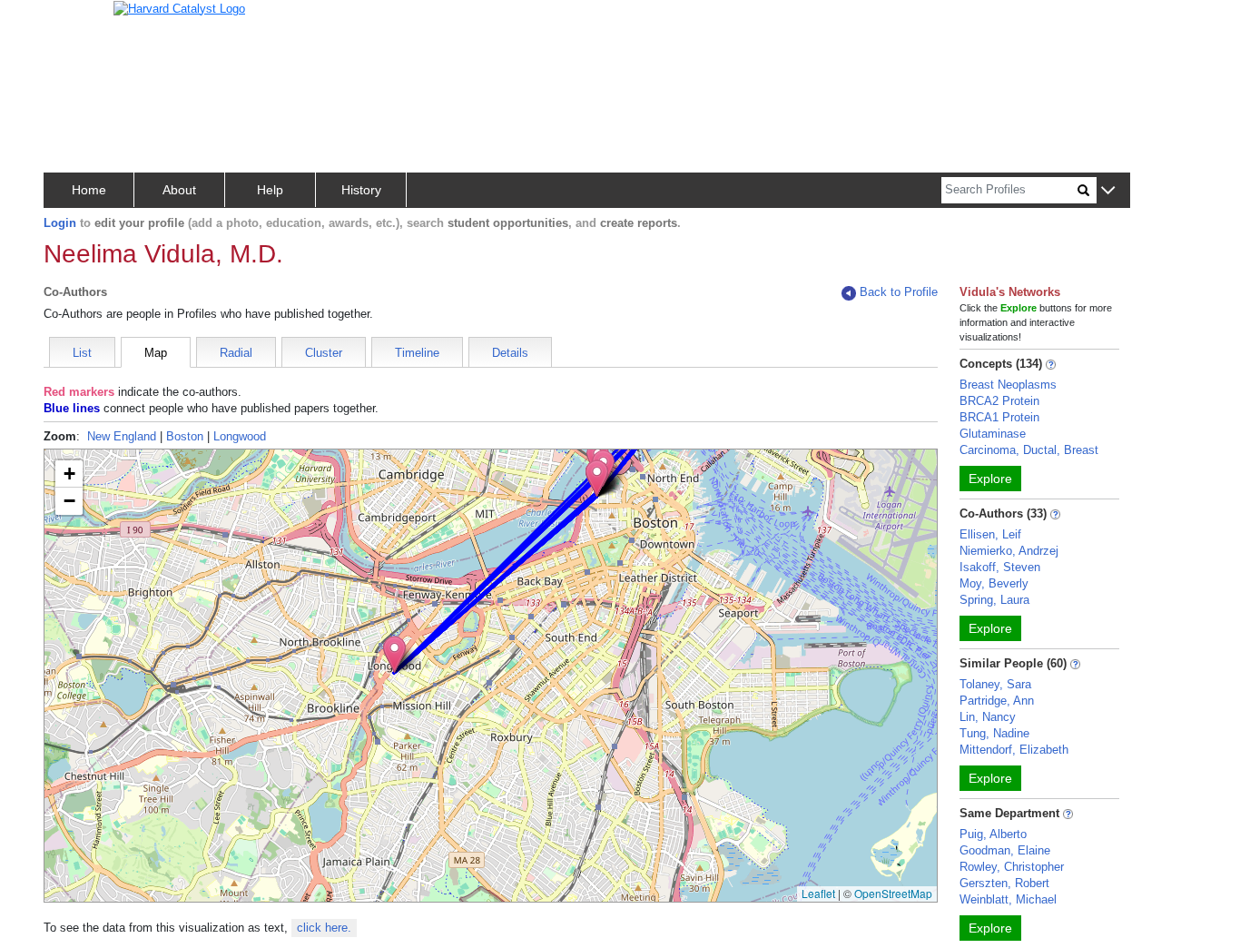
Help (270, 190)
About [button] (179, 190)
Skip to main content (72, 21)
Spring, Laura (994, 600)
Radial (236, 353)
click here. (324, 927)
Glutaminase (993, 433)
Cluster (323, 353)
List (82, 353)
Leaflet (818, 893)
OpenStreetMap (893, 893)
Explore (990, 478)
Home (89, 190)
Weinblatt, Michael (1008, 899)
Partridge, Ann (997, 700)
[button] (1108, 191)
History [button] (361, 190)
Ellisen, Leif (990, 534)
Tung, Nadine (994, 733)
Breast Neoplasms (1008, 384)
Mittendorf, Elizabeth (1014, 749)
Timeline (417, 353)
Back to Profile (899, 292)
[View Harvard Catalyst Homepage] (179, 8)
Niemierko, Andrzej (1009, 551)
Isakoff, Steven (1000, 567)
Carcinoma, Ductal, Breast (1029, 450)
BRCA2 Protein (999, 401)
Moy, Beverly (994, 583)
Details (510, 353)
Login (60, 223)
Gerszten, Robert (1004, 883)
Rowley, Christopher (1012, 867)
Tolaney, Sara (995, 684)
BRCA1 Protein (999, 417)
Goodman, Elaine (1005, 850)
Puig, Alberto (993, 834)
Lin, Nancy (988, 717)
